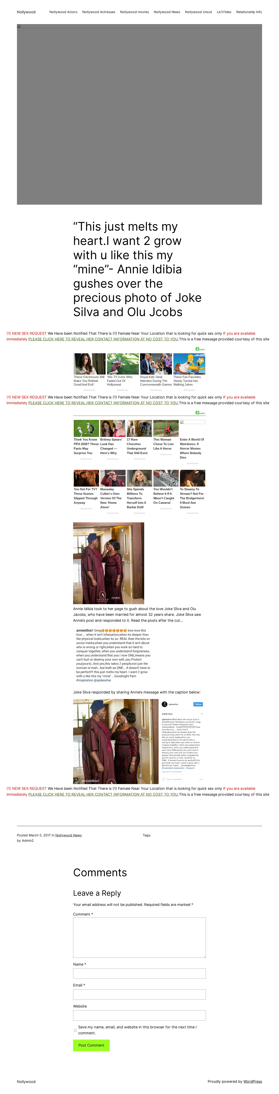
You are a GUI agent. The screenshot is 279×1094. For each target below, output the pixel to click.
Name (79, 964)
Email (79, 985)
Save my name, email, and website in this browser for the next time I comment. (137, 1030)
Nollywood (26, 12)
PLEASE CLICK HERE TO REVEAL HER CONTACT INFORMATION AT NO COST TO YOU (103, 339)
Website (80, 1006)
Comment (83, 914)
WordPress (252, 1081)
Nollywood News (68, 835)
